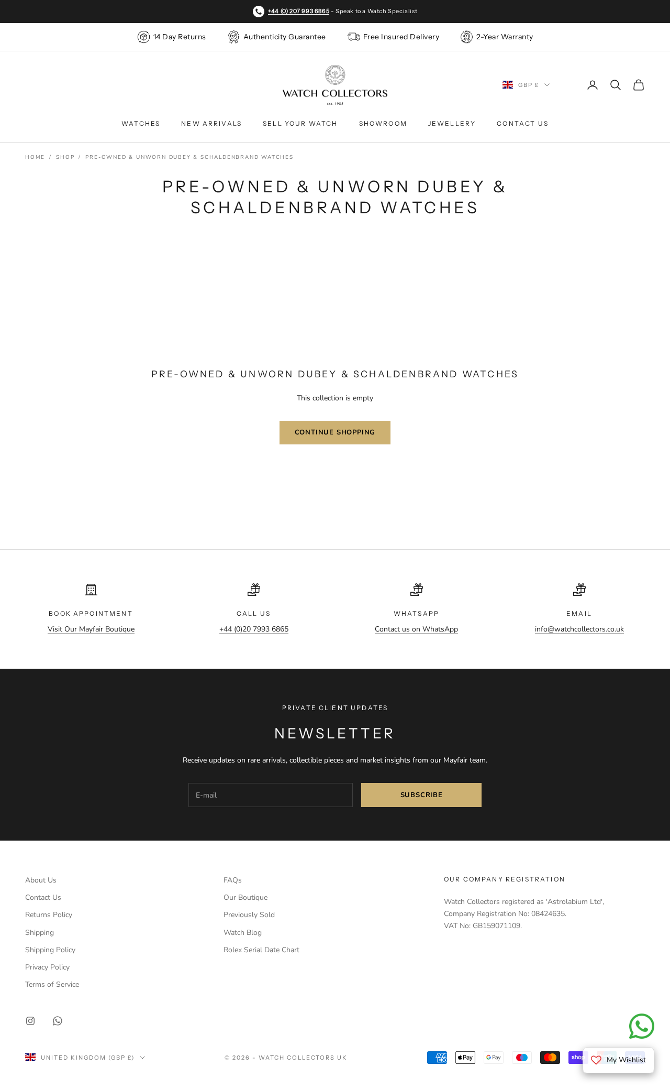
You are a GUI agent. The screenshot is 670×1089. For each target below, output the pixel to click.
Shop (65, 157)
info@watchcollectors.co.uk (579, 629)
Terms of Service (52, 984)
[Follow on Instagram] (30, 1021)
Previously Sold (249, 915)
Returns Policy (48, 915)
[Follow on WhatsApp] (57, 1021)
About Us (41, 880)
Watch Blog (243, 933)
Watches (140, 123)
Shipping (39, 933)
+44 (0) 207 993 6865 (298, 11)
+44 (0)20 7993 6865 (253, 629)
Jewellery (452, 123)
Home (35, 157)
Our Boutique (245, 897)
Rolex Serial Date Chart (261, 950)
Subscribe (421, 795)
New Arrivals (211, 123)
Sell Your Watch (300, 123)
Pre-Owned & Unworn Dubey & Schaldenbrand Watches (189, 157)
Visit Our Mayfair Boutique (91, 629)
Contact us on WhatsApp (416, 629)
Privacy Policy (47, 967)
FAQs (233, 880)
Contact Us (523, 123)
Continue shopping (335, 432)
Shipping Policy (50, 950)
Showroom (383, 123)
